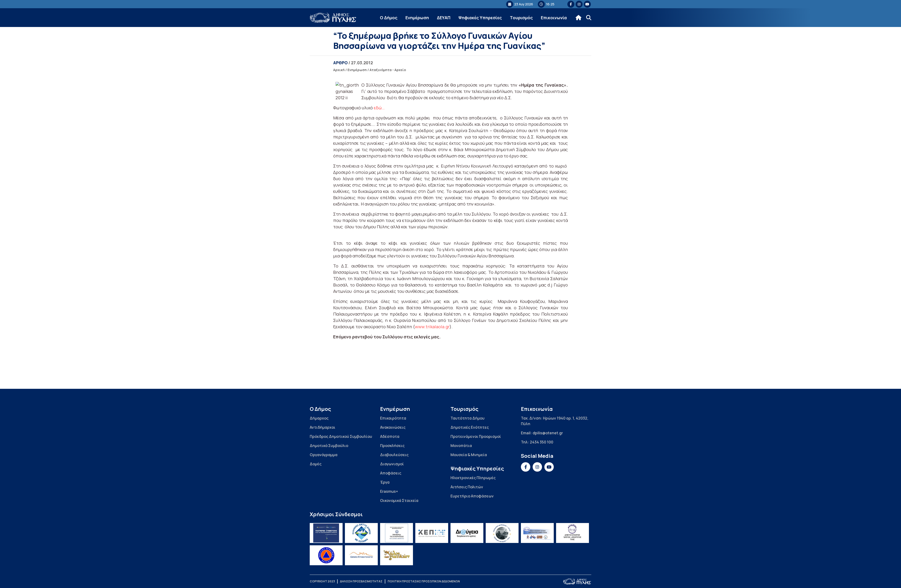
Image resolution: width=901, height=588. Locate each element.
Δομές (315, 463)
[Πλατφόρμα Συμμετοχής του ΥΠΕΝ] (326, 533)
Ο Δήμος (388, 17)
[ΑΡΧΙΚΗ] (578, 17)
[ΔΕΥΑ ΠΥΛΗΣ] (572, 533)
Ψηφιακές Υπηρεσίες (480, 17)
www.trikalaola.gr (432, 326)
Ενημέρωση (417, 17)
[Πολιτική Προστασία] (326, 555)
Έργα (384, 482)
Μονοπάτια (461, 445)
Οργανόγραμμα (323, 454)
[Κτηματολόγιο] (361, 555)
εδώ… (379, 108)
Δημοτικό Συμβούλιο (329, 445)
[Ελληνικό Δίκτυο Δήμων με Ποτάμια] (361, 533)
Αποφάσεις (390, 473)
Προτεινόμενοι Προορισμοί (475, 436)
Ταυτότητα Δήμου (467, 418)
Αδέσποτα (389, 436)
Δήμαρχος (319, 418)
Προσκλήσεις (392, 445)
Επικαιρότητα (393, 418)
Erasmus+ (389, 491)
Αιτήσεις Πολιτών (466, 486)
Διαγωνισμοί (392, 463)
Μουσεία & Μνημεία (468, 454)
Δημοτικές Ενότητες (469, 427)
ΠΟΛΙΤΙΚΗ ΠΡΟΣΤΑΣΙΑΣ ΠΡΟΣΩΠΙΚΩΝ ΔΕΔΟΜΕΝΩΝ (424, 581)
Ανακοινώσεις (392, 427)
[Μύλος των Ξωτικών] (396, 555)
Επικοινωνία (554, 17)
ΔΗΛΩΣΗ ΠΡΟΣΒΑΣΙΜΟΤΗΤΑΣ (361, 581)
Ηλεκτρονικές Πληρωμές (473, 477)
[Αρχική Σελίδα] (333, 18)
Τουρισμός (521, 17)
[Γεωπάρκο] (502, 533)
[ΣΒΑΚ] (537, 533)
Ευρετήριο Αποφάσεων (472, 496)
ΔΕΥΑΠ (443, 17)
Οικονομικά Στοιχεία (399, 500)
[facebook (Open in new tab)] (570, 4)
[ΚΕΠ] (431, 533)
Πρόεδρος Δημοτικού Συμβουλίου (341, 436)
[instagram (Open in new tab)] (579, 4)
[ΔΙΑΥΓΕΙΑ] (466, 533)
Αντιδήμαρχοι (322, 427)
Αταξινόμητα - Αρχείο (388, 70)
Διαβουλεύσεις (394, 454)
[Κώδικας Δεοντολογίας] (396, 533)
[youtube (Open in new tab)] (587, 4)
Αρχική (339, 70)
